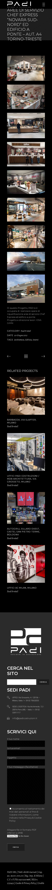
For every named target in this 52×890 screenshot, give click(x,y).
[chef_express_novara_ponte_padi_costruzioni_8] (26, 261)
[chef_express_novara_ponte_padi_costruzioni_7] (26, 236)
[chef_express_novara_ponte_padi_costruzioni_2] (26, 97)
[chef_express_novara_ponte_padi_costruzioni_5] (26, 182)
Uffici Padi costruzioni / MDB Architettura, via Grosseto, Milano (23, 479)
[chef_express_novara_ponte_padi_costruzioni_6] (26, 209)
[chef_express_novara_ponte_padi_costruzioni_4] (26, 154)
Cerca (43, 682)
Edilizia (28, 339)
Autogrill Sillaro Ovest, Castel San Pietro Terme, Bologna (23, 532)
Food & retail (26, 330)
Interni (35, 339)
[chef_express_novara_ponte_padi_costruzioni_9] (26, 289)
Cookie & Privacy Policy (26, 883)
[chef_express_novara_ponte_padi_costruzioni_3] (26, 125)
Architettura (19, 339)
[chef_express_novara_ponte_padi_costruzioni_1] (26, 68)
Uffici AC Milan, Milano (22, 588)
